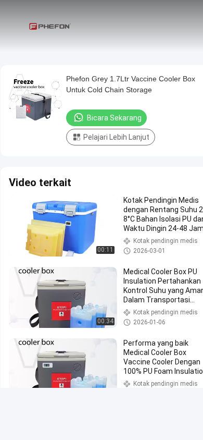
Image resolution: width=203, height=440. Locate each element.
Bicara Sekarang (114, 118)
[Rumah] (51, 26)
